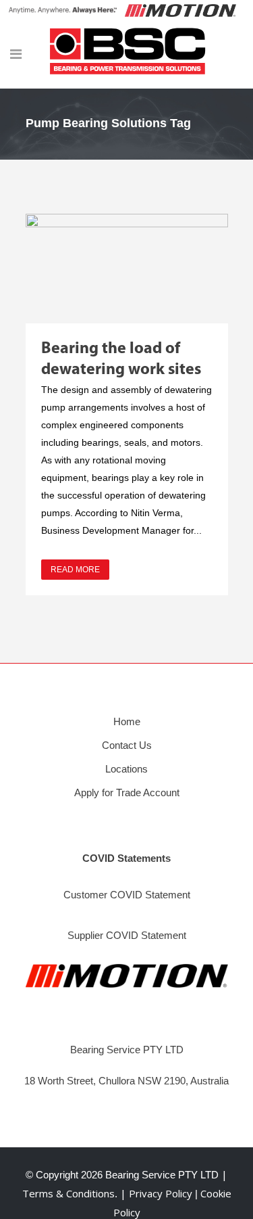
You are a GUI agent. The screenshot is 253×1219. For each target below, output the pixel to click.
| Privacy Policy (157, 1193)
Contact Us (127, 745)
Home (126, 721)
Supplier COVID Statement (126, 935)
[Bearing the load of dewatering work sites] (127, 268)
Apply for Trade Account (126, 792)
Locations (126, 769)
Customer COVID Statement (126, 894)
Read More (75, 569)
